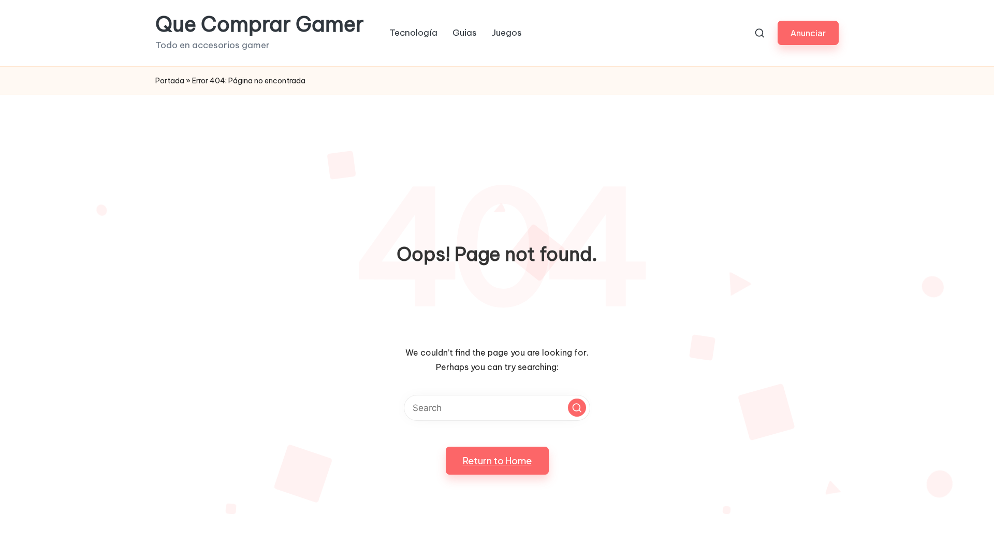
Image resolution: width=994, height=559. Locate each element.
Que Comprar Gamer (259, 24)
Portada (169, 80)
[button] (808, 33)
